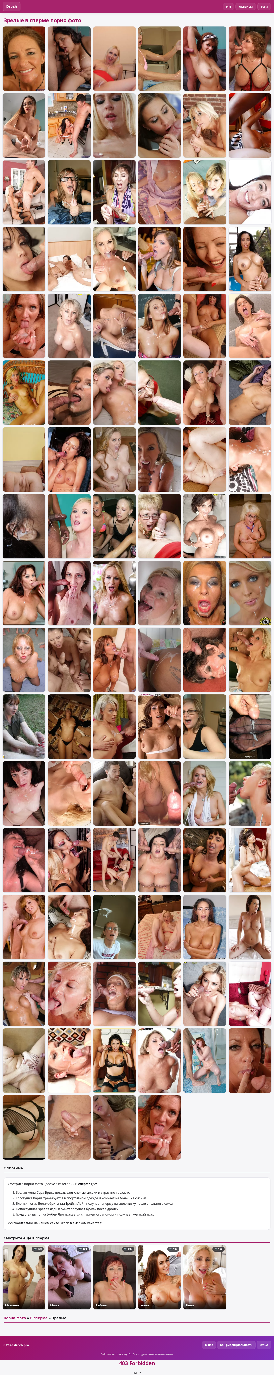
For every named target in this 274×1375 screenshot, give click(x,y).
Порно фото (15, 1317)
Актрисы (246, 6)
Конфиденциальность (236, 1345)
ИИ (228, 6)
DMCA (264, 1345)
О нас (209, 1345)
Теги (264, 6)
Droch (11, 6)
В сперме (39, 1317)
